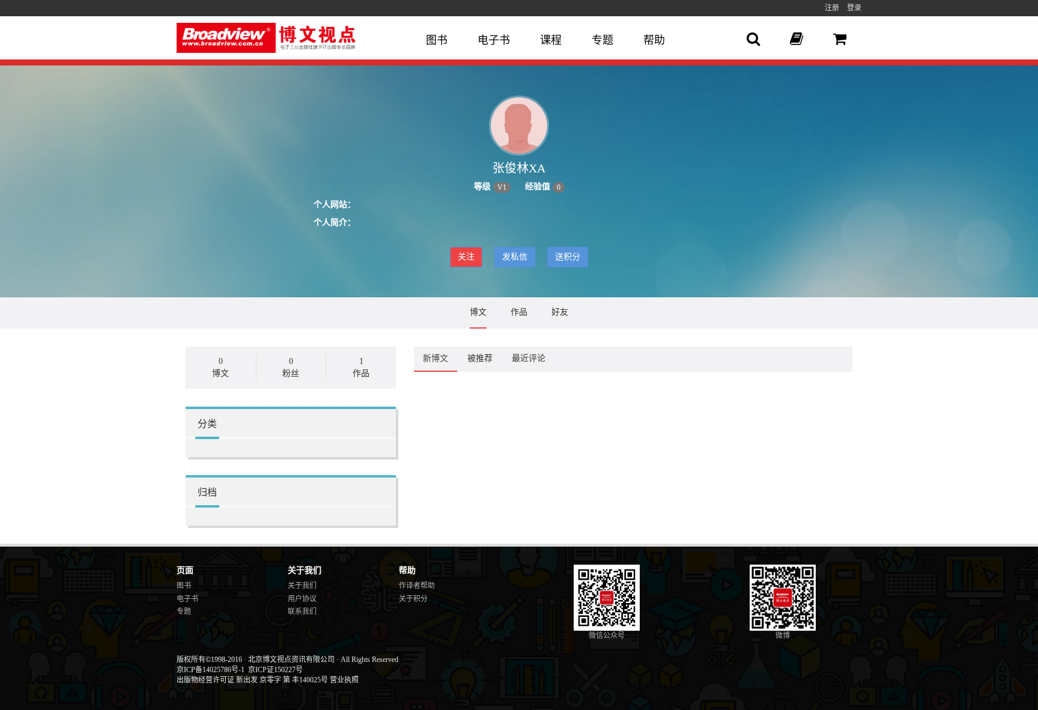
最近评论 (528, 358)
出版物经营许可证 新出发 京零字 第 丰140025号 (252, 680)
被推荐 (480, 358)
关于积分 (413, 599)
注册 (832, 8)
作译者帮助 (417, 585)
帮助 (654, 40)
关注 (466, 256)
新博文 (435, 358)
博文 (478, 312)
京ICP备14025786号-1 (210, 670)
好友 (559, 312)
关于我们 (302, 585)
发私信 (514, 256)
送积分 (567, 256)
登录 (854, 8)
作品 (519, 312)
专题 (602, 40)
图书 (437, 40)
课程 (551, 40)
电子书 (494, 40)
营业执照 (344, 680)
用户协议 (302, 599)
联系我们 (302, 611)
